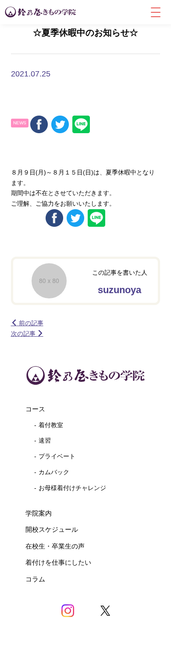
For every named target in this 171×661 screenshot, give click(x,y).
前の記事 (30, 323)
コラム (35, 579)
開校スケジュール (51, 529)
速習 (45, 440)
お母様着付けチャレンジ (72, 487)
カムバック (54, 472)
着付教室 (51, 425)
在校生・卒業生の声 (55, 546)
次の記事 (24, 333)
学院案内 (38, 513)
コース (35, 409)
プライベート (57, 456)
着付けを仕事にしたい (58, 562)
